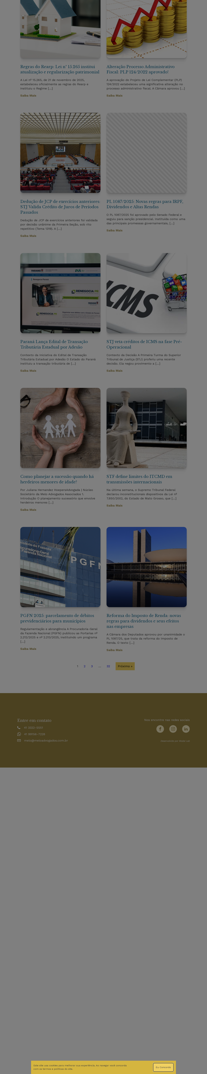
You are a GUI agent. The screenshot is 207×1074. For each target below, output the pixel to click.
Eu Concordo (163, 1067)
